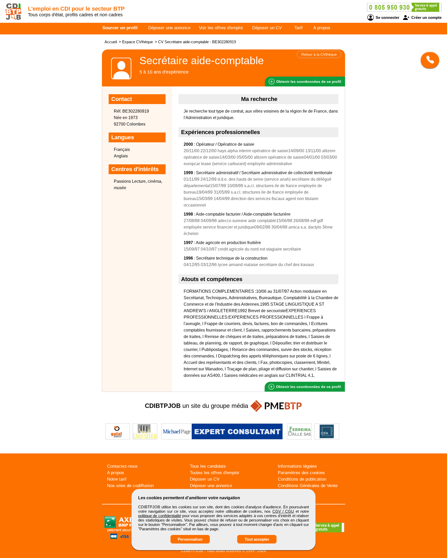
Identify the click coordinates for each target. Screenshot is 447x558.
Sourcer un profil (120, 27)
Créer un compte (426, 17)
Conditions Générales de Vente (308, 485)
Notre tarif (116, 479)
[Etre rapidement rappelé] (428, 60)
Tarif (298, 27)
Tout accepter (257, 539)
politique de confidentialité (159, 515)
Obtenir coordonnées (308, 81)
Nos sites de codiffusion (130, 485)
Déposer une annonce (169, 27)
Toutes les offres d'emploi (214, 472)
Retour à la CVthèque (319, 54)
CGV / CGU (283, 511)
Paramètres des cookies (301, 472)
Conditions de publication (302, 479)
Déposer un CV (267, 27)
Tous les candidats (208, 466)
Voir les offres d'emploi (221, 27)
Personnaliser (190, 539)
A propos (321, 27)
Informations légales (297, 466)
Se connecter (387, 17)
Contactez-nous (122, 466)
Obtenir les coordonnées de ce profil (308, 387)
